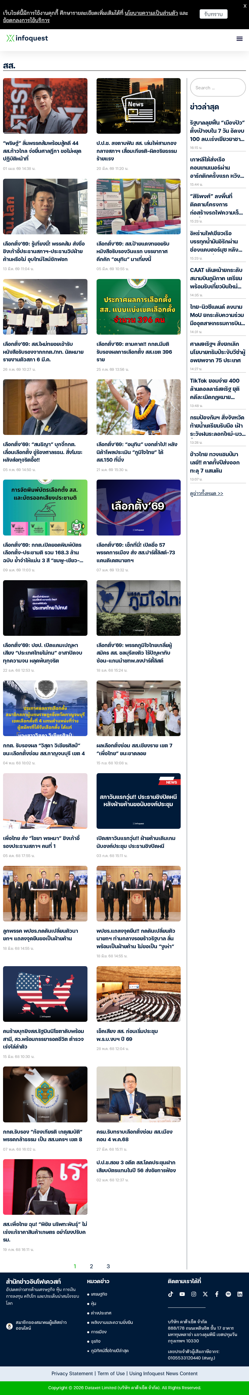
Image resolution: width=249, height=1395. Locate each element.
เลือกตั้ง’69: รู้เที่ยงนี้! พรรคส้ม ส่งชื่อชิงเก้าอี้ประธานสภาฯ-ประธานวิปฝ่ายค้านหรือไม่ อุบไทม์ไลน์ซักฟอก (44, 252)
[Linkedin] (240, 1294)
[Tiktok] (170, 1294)
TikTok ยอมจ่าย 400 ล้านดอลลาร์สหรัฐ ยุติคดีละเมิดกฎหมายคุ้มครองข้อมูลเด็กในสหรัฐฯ (215, 397)
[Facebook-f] (217, 1294)
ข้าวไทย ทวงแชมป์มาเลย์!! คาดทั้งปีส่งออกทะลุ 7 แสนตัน (215, 463)
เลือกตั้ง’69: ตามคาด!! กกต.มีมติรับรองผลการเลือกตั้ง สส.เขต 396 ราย (134, 352)
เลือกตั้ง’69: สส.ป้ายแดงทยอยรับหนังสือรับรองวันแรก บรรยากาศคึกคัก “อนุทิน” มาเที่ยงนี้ (133, 252)
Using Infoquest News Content (163, 1373)
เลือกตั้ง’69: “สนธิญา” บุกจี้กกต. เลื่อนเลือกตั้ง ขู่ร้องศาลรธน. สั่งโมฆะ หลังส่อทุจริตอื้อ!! (42, 453)
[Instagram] (193, 1294)
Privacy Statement (72, 1373)
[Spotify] (228, 1294)
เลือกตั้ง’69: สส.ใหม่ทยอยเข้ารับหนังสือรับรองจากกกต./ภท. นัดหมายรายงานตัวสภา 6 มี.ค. (43, 352)
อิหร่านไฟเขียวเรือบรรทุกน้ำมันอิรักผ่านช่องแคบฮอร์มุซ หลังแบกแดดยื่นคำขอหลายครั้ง (216, 250)
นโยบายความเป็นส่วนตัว (151, 12)
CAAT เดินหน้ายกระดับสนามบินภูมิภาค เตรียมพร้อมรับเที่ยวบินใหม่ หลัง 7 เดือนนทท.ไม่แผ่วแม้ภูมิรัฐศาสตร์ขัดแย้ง (217, 287)
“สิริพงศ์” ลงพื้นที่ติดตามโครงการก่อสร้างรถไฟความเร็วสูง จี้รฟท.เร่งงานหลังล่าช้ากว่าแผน (216, 213)
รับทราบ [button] (213, 13)
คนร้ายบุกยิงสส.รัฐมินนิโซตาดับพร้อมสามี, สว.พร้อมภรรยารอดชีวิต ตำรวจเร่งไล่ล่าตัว (43, 1039)
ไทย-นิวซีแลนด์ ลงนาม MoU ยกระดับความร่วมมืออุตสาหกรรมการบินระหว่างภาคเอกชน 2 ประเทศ (217, 324)
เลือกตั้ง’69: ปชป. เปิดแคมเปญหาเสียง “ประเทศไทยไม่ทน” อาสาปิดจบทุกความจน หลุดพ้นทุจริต (42, 653)
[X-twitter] (205, 1294)
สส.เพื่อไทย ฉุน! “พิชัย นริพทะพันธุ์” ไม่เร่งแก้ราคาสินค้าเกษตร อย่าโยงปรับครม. (45, 1232)
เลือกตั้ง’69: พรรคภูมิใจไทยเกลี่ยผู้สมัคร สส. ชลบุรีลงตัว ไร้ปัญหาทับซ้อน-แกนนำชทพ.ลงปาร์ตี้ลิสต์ (134, 653)
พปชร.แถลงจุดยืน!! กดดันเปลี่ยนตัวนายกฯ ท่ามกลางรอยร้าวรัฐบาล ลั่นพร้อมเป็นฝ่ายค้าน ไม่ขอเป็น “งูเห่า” (136, 939)
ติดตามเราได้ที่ (184, 1281)
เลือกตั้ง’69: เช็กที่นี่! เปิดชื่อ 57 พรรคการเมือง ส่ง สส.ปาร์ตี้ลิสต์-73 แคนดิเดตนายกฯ (136, 553)
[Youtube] (182, 1294)
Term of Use (111, 1373)
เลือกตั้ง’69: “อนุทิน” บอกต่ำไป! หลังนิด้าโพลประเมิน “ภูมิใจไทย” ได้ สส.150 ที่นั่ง (137, 453)
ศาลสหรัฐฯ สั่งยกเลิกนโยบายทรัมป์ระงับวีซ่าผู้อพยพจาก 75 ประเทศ (217, 352)
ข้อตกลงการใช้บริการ (26, 19)
